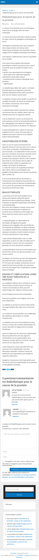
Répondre (15, 404)
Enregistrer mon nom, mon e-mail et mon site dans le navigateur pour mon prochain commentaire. (18, 463)
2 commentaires (19, 24)
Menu (3, 2)
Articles (20, 555)
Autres (6, 24)
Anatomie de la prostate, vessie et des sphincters (19, 542)
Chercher (19, 495)
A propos (27, 555)
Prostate (13, 553)
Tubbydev (19, 557)
